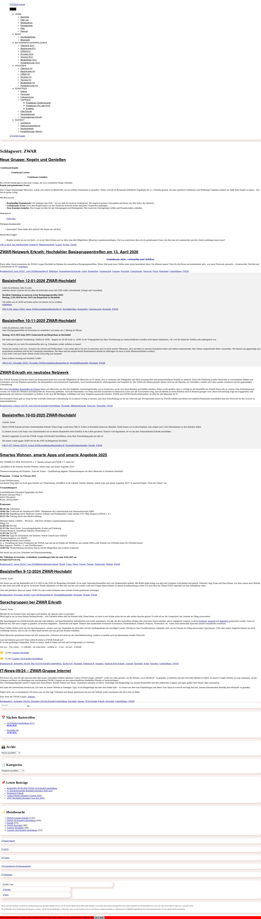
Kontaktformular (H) (29, 85)
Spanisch (211, 621)
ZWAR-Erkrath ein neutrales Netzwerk (34, 372)
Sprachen (154, 663)
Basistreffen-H (41, 271)
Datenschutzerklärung (30, 125)
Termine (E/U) (27, 56)
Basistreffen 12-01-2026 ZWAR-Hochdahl (39, 280)
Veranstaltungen (28, 114)
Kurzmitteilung (42, 309)
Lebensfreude (136, 271)
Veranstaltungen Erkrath (31, 117)
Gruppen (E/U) (27, 54)
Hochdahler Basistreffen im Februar (24, 389)
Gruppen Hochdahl (15, 828)
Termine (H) (26, 79)
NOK (102, 918)
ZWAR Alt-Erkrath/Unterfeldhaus (21, 820)
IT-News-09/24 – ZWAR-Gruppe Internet (35, 670)
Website (109, 564)
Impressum (26, 122)
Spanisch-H (110, 663)
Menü (13, 9)
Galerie (24, 91)
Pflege (75, 564)
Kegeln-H (33, 245)
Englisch (203, 621)
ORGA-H (4, 245)
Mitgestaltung (26, 22)
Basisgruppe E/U (28, 48)
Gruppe (58, 245)
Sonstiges (99, 663)
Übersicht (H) (26, 68)
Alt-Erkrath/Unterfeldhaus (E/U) (21, 723)
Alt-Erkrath (75, 271)
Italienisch (224, 621)
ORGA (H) (25, 74)
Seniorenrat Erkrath (15, 793)
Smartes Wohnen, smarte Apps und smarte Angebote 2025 (53, 454)
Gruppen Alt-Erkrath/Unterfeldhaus (22, 830)
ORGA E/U (26, 51)
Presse (155, 271)
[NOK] (106, 918)
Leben (69, 564)
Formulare (25, 94)
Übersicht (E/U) (27, 45)
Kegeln (66, 245)
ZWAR (73, 245)
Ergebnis (30, 108)
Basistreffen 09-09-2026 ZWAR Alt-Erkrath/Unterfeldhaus (32, 788)
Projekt (82, 564)
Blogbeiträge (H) (28, 82)
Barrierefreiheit (27, 128)
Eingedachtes (27, 25)
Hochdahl (24, 245)
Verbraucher (100, 564)
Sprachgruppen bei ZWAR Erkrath (31, 602)
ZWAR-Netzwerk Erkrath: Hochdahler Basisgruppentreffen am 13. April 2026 (69, 251)
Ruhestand (163, 271)
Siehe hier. (11, 218)
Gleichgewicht (95, 309)
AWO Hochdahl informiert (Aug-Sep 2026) (25, 798)
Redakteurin (5, 271)
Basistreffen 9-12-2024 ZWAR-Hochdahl (36, 571)
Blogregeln (25, 39)
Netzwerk (147, 271)
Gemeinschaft (105, 271)
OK (96, 918)
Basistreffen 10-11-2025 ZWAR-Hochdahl (39, 320)
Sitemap (24, 31)
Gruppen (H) (26, 76)
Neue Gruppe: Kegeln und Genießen (33, 159)
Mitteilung (43, 245)
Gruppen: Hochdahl (20, 653)
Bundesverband (51, 564)
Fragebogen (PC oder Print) (38, 105)
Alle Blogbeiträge (28, 36)
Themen (90, 564)
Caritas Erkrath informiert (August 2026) (24, 795)
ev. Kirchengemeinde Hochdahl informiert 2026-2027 (30, 791)
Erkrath (51, 245)
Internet (31, 697)
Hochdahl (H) (13, 730)
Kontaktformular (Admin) (31, 131)
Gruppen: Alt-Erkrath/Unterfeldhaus (27, 658)
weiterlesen (23, 266)
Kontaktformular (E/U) (30, 62)
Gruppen (116, 271)
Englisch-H (68, 663)
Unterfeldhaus (175, 271)
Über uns (25, 19)
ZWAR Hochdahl (14, 825)
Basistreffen (93, 271)
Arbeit (84, 271)
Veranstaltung (65, 271)
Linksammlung (27, 97)
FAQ (23, 28)
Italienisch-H (88, 663)
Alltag (73, 309)
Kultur (146, 663)
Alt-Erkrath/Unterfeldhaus (49, 406)
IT (86, 701)
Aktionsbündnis (80, 445)
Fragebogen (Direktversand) (38, 102)
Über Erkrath (26, 111)
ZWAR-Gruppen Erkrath (17, 818)
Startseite (25, 16)
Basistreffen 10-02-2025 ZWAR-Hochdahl (39, 415)
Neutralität (101, 406)
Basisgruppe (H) (28, 71)
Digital (62, 564)
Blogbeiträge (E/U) (29, 59)
